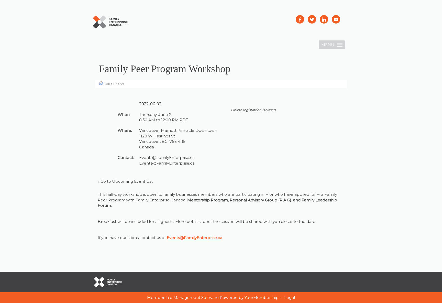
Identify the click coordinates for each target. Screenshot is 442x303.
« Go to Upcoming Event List (125, 181)
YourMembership (262, 297)
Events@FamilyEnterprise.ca (167, 163)
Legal (289, 297)
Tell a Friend (114, 84)
